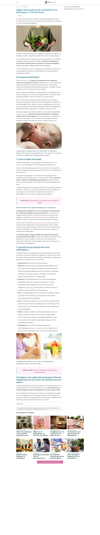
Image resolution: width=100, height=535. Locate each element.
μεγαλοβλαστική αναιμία (39, 217)
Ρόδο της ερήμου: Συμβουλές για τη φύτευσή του (73, 456)
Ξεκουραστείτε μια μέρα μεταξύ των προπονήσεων (74, 433)
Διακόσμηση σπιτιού (21, 430)
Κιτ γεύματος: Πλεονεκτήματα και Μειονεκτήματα (57, 456)
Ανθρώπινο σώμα (71, 430)
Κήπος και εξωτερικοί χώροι (74, 453)
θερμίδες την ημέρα (22, 114)
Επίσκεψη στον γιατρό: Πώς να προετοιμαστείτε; (41, 456)
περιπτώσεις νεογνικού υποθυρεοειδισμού (44, 222)
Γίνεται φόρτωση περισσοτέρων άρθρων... (50, 462)
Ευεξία (35, 430)
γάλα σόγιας (30, 287)
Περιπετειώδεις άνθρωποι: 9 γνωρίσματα (21, 456)
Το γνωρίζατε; (53, 453)
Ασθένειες (35, 453)
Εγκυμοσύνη (25, 6)
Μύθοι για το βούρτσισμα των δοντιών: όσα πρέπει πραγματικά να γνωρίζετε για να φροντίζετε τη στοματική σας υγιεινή (41, 433)
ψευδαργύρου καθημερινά (35, 328)
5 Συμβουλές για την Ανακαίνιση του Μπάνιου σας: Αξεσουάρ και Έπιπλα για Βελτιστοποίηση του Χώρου (58, 433)
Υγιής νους (19, 453)
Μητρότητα (18, 6)
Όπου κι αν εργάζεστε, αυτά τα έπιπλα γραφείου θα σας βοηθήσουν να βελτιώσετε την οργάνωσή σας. (24, 433)
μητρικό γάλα (26, 80)
